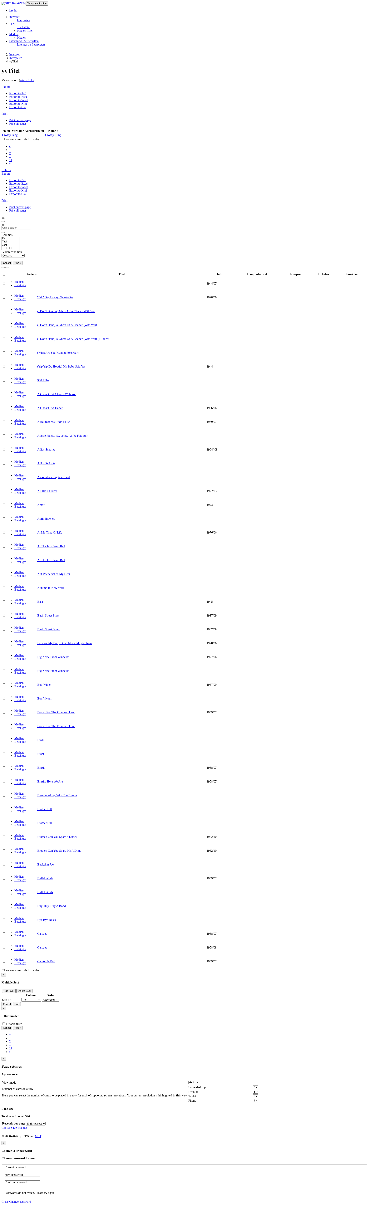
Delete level (24, 990)
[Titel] (10, 241)
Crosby (6, 135)
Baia (40, 601)
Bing (15, 135)
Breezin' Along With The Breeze (57, 795)
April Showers (46, 518)
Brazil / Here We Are (50, 781)
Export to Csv (17, 107)
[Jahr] (10, 245)
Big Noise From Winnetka (53, 657)
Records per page (13, 1123)
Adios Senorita (46, 449)
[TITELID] (10, 248)
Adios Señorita (46, 463)
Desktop (193, 1091)
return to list (27, 80)
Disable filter (13, 1024)
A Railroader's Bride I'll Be (53, 421)
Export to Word (18, 100)
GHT (38, 1136)
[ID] (10, 238)
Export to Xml (18, 103)
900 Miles (43, 380)
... (10, 156)
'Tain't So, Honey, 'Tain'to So (55, 297)
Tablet (192, 1096)
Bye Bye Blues (46, 919)
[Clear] (6, 267)
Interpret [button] (14, 16)
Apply (18, 262)
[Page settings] (3, 225)
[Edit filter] (3, 218)
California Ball (46, 961)
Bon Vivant (44, 698)
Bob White (44, 684)
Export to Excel (18, 96)
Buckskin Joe (45, 864)
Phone (192, 1100)
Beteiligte (20, 285)
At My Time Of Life (49, 532)
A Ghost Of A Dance (50, 408)
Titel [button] (12, 23)
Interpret (14, 54)
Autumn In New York (50, 587)
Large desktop (197, 1087)
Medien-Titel (24, 30)
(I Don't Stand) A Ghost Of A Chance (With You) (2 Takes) (73, 338)
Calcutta (42, 933)
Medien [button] (13, 34)
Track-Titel (23, 27)
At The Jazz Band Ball (51, 546)
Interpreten (23, 20)
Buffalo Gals (45, 878)
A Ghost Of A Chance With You (56, 394)
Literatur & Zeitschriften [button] (24, 41)
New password (14, 1174)
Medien (21, 37)
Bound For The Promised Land (56, 712)
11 (10, 160)
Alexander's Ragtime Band (53, 477)
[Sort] (3, 221)
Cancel (7, 262)
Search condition (12, 252)
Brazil (41, 753)
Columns (7, 235)
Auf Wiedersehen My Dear (53, 574)
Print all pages (17, 123)
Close (5, 1201)
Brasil (40, 740)
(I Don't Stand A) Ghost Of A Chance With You (66, 311)
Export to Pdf (17, 93)
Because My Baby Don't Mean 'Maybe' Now (64, 643)
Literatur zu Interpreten (31, 44)
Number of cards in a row (17, 1088)
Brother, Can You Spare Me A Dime (59, 850)
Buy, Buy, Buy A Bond (51, 906)
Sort (17, 1004)
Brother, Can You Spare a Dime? (57, 836)
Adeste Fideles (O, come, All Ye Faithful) (62, 435)
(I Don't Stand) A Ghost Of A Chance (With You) (67, 325)
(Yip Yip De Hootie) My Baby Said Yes (61, 366)
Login (13, 10)
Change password (20, 1201)
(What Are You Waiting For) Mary (58, 352)
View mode (9, 1082)
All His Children (47, 491)
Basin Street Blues (48, 615)
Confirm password (16, 1182)
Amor (40, 504)
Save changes (19, 1127)
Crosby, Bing (53, 135)
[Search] (3, 267)
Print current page (20, 120)
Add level (9, 990)
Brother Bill (44, 809)
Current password (15, 1167)
